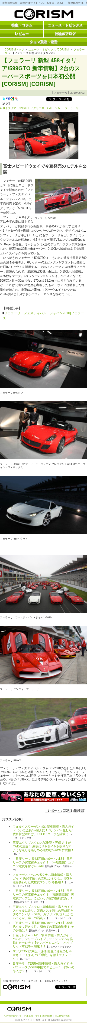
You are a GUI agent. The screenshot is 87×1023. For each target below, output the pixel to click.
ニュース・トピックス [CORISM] (48, 49)
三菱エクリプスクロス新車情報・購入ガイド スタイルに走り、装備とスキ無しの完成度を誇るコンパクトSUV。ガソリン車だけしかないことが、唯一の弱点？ (43, 912)
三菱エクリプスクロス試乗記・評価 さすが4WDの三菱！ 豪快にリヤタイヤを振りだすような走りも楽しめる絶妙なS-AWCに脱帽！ (43, 846)
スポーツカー (54, 108)
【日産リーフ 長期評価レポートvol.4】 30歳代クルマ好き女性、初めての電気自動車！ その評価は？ (43, 926)
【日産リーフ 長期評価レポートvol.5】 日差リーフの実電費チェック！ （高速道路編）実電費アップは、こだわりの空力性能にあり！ (43, 894)
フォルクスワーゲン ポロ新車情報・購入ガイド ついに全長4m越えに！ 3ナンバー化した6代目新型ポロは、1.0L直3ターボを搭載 (43, 830)
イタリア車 (37, 108)
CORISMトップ (14, 49)
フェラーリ (72, 108)
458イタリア (8, 108)
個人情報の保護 (62, 1016)
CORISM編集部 (73, 810)
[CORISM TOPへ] (43, 15)
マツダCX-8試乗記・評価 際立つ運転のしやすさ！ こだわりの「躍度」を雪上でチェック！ (42, 955)
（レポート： (54, 810)
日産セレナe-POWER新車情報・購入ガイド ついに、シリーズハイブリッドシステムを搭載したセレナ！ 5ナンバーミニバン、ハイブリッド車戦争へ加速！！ (43, 940)
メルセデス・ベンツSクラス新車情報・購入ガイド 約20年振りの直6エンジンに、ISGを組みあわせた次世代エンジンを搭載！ (42, 878)
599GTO (23, 108)
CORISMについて (13, 1016)
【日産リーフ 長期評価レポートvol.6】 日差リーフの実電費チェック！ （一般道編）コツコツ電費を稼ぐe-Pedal (43, 862)
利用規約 (28, 1016)
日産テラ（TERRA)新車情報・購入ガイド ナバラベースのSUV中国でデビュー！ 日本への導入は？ (43, 967)
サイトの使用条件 (43, 1016)
